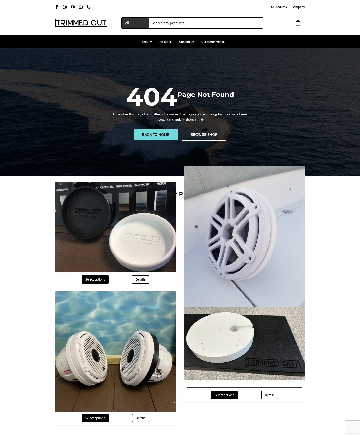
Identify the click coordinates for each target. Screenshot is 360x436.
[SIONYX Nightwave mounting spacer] (244, 343)
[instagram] (65, 7)
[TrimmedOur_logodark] (81, 20)
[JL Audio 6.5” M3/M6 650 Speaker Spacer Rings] (115, 352)
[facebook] (57, 7)
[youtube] (73, 7)
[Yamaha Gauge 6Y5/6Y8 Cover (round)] (115, 227)
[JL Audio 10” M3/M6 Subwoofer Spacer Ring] (244, 241)
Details (140, 279)
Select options (95, 279)
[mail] (80, 7)
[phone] (88, 7)
